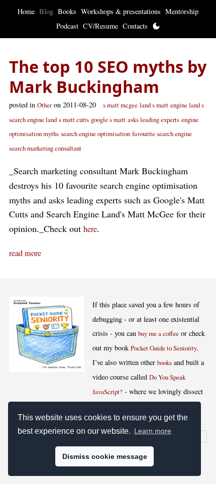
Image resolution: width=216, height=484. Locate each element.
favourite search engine (162, 133)
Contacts (135, 26)
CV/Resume (100, 26)
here (90, 228)
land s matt (154, 104)
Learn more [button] (152, 431)
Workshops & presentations (121, 11)
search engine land (33, 119)
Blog (46, 11)
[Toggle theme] (156, 26)
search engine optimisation (95, 133)
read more (25, 253)
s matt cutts (74, 119)
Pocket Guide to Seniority (164, 347)
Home (26, 11)
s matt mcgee (120, 104)
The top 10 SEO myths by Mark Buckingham (107, 76)
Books (67, 11)
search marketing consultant (45, 148)
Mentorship (181, 11)
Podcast (67, 26)
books (164, 362)
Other (44, 104)
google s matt (108, 119)
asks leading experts (153, 119)
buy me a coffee (158, 333)
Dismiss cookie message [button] (104, 456)
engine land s (187, 104)
